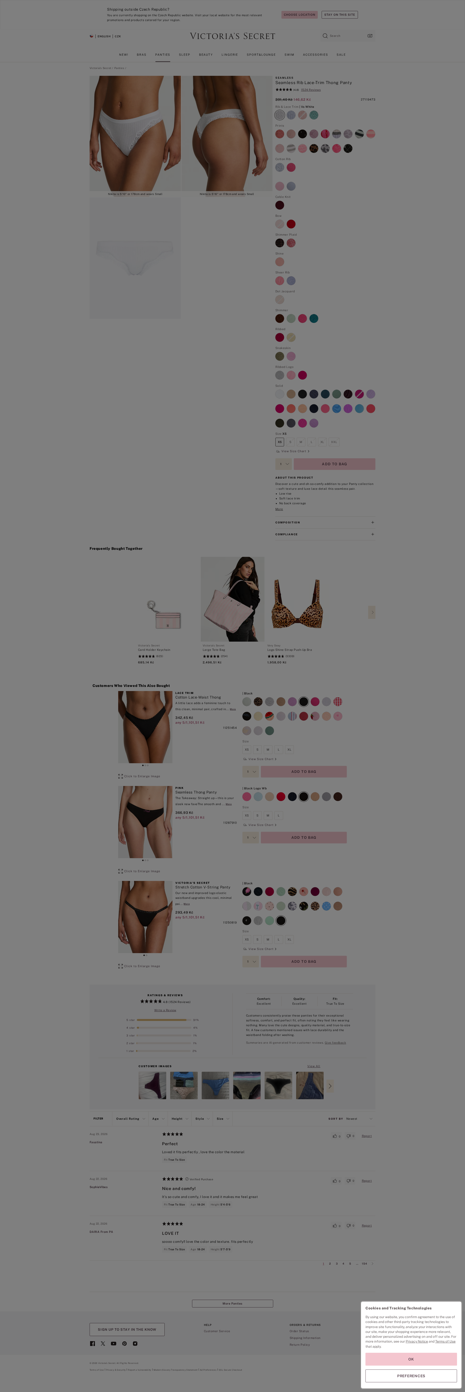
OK (411, 1359)
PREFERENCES (411, 1376)
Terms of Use (445, 1341)
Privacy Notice (417, 1341)
